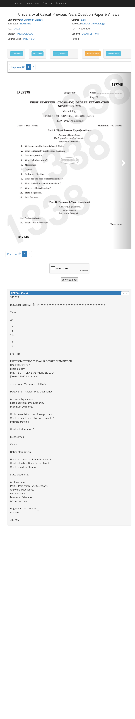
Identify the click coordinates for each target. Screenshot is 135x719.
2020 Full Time (90, 33)
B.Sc (83, 19)
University (31, 2)
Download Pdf (91, 53)
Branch (60, 2)
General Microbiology (93, 23)
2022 (17, 28)
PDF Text (36, 53)
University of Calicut (31, 19)
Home (18, 3)
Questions (16, 53)
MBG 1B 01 (29, 38)
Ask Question (59, 53)
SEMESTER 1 (27, 23)
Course (46, 2)
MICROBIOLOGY (26, 33)
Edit (125, 293)
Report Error (112, 53)
